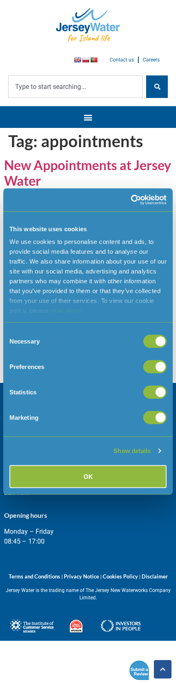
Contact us (122, 60)
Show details (132, 450)
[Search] (157, 86)
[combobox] (75, 86)
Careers (151, 60)
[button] (88, 117)
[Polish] (85, 60)
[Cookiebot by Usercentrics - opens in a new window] (131, 200)
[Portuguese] (93, 60)
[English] (77, 60)
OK (88, 476)
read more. (66, 310)
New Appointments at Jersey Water (87, 173)
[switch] (155, 366)
